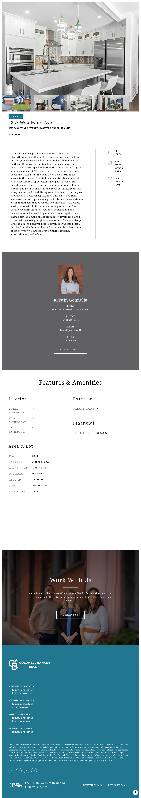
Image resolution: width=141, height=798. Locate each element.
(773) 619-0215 (70, 319)
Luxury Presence (36, 787)
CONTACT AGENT (70, 349)
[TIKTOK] (34, 770)
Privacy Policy (116, 784)
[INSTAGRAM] (19, 770)
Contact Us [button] (70, 614)
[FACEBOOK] (11, 770)
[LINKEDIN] (26, 770)
